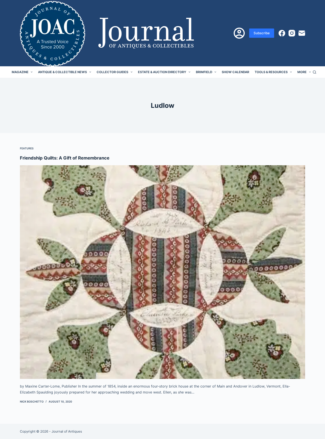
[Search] (314, 72)
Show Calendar (235, 72)
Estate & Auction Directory (162, 72)
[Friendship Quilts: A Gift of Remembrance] (162, 272)
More (302, 72)
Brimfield (204, 72)
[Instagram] (292, 33)
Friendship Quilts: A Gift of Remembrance (64, 158)
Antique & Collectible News (62, 72)
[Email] (301, 33)
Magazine (20, 72)
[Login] (239, 33)
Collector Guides (112, 72)
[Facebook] (282, 33)
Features (27, 148)
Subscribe (262, 33)
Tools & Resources (271, 72)
